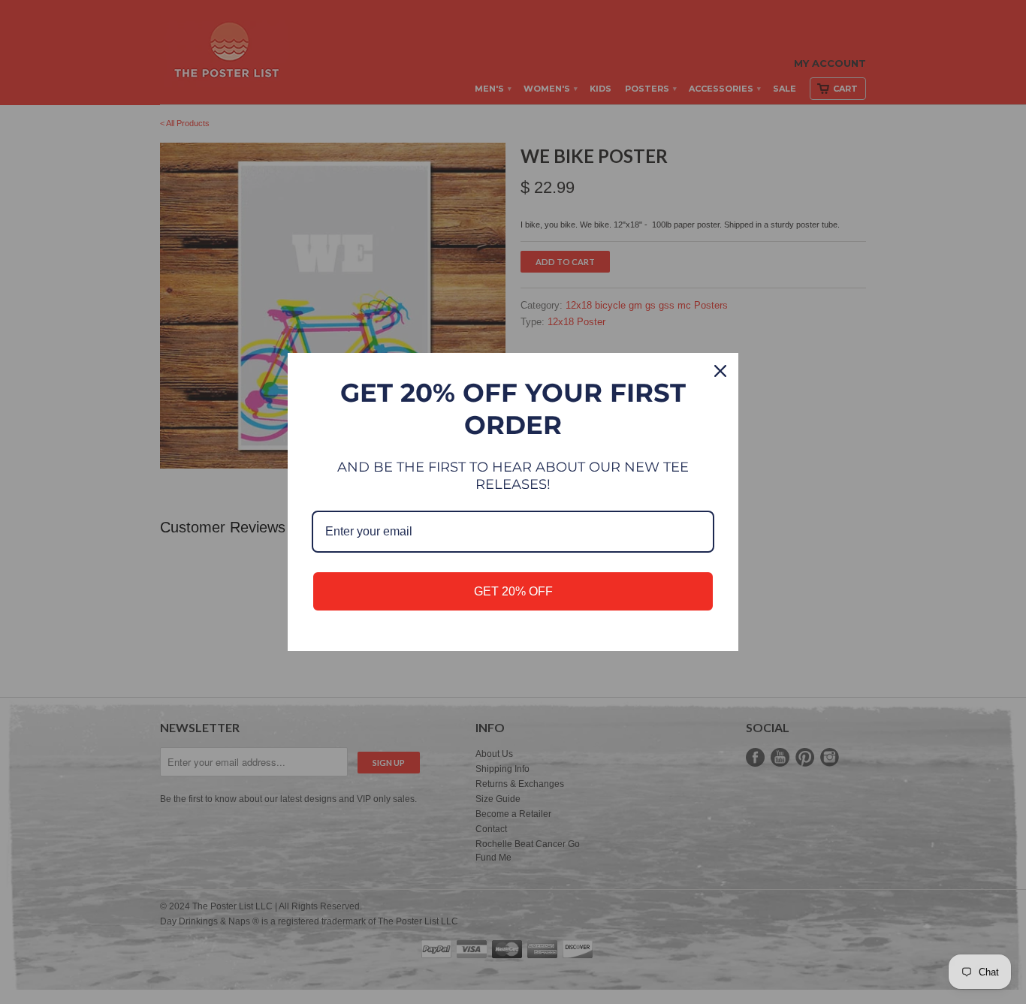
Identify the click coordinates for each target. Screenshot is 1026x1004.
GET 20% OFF (513, 591)
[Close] (720, 371)
